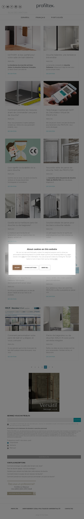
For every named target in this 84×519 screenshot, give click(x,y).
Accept (17, 267)
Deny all (45, 267)
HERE (23, 257)
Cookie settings (30, 267)
